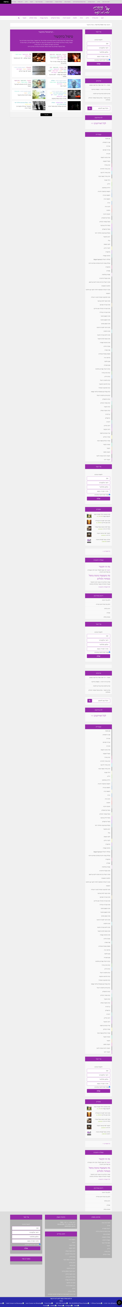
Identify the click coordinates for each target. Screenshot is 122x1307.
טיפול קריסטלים (55, 18)
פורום (98, 1)
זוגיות (81, 18)
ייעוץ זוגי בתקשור (71, 1268)
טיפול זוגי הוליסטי (70, 1282)
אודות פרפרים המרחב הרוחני (79, 1)
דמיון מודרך (20, 1)
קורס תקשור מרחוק (70, 1274)
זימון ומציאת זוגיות (70, 1285)
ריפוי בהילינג (72, 1262)
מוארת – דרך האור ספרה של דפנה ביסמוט (99, 85)
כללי (30, 54)
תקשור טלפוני (63, 57)
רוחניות (55, 94)
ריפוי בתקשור (59, 56)
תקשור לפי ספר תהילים (25, 71)
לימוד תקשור (72, 1248)
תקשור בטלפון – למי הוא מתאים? (22, 58)
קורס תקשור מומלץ (70, 1251)
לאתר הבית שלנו (105, 1)
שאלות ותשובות (58, 1)
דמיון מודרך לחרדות (70, 1254)
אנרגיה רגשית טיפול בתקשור (59, 98)
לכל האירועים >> (98, 123)
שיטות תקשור (53, 56)
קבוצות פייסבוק (49, 1)
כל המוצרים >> (106, 551)
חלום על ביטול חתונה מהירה (103, 604)
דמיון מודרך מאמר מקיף (69, 1259)
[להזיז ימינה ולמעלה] (2, 1)
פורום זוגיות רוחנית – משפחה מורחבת (100, 89)
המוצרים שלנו (67, 1)
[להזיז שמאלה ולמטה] (1, 2)
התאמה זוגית (72, 1239)
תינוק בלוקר (107, 608)
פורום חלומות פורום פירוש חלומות (101, 93)
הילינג (26, 1)
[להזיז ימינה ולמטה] (2, 2)
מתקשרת (64, 54)
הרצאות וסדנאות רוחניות (19, 67)
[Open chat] (119, 1302)
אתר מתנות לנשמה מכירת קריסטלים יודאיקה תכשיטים (61, 1294)
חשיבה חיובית (66, 18)
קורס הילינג (60, 94)
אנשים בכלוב (107, 617)
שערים (108, 612)
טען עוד (46, 114)
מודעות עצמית (44, 18)
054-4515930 (61, 1224)
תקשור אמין (63, 86)
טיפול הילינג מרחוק (70, 1277)
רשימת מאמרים (91, 1)
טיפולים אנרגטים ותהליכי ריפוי (59, 93)
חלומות (75, 18)
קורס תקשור (58, 54)
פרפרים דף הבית (99, 24)
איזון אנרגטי (72, 1265)
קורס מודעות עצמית (70, 1280)
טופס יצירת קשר (39, 1)
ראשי (102, 18)
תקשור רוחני (60, 59)
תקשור (31, 1)
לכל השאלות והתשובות (104, 587)
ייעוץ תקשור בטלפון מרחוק (68, 1271)
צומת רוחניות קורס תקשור (24, 95)
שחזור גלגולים (13, 1)
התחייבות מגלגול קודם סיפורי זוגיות (57, 106)
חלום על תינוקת (106, 600)
